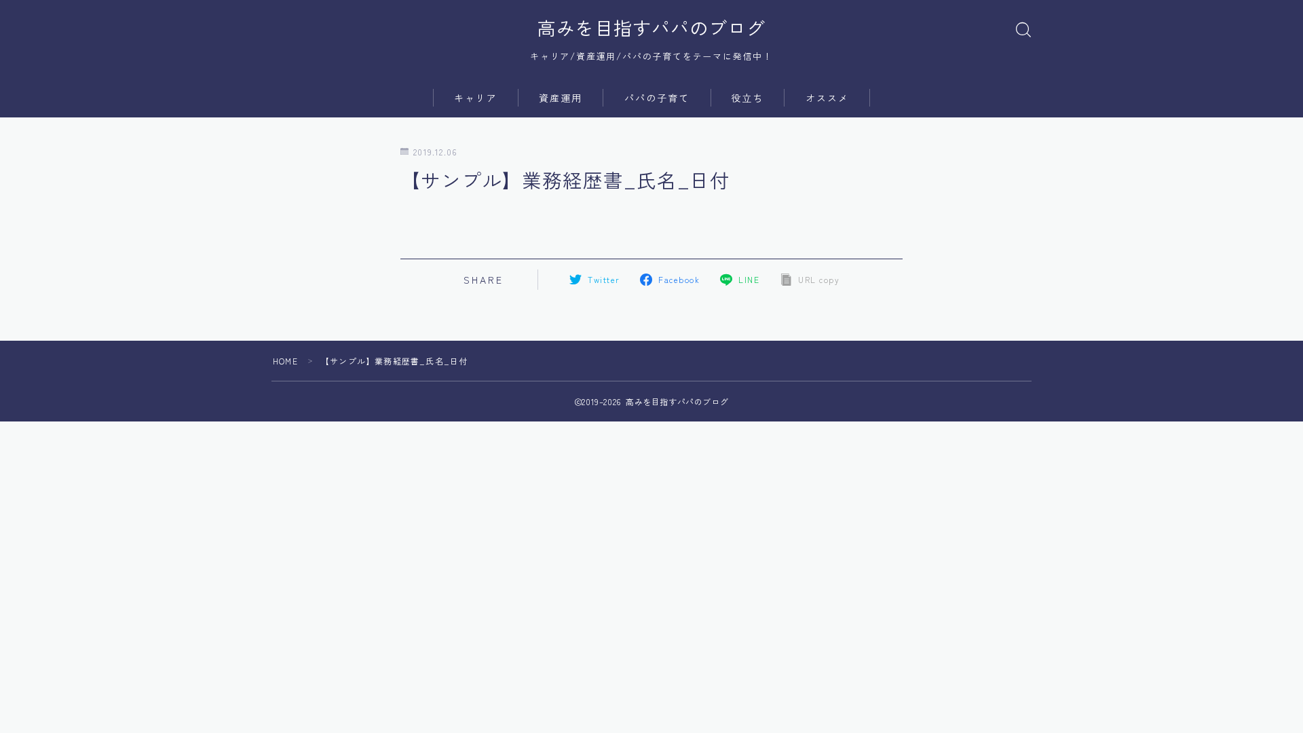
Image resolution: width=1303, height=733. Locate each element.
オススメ (827, 98)
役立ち (747, 98)
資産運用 (560, 98)
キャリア (475, 98)
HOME (285, 360)
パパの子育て (657, 98)
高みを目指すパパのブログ (651, 28)
